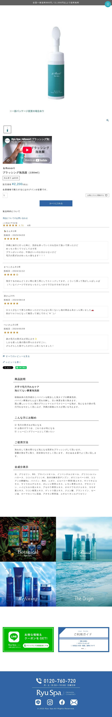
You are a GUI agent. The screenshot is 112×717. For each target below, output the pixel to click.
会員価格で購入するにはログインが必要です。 (26, 189)
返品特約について (11, 211)
